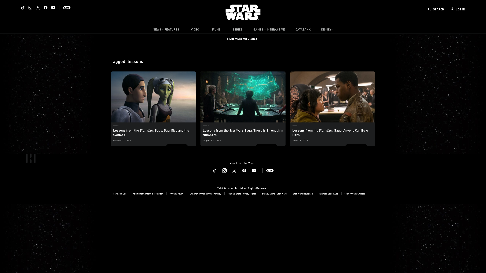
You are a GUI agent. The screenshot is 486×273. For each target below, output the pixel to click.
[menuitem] (195, 30)
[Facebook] (45, 7)
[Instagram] (30, 7)
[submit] (430, 9)
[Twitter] (38, 7)
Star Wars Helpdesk (303, 193)
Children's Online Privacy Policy (205, 193)
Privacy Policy (176, 193)
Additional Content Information (148, 193)
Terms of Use (119, 193)
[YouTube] (53, 7)
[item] (166, 30)
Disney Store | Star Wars (274, 193)
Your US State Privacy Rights (241, 193)
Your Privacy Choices (354, 193)
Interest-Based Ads (328, 193)
